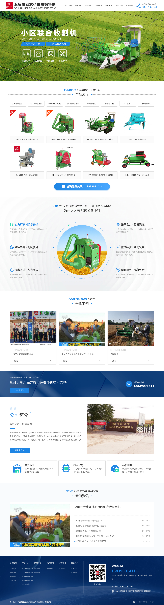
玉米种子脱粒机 (54, 104)
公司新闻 (37, 569)
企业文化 (13, 572)
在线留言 (74, 572)
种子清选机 (91, 104)
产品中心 (88, 5)
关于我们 (78, 5)
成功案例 (108, 5)
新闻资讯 (98, 5)
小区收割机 (127, 104)
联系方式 (74, 569)
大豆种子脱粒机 (36, 104)
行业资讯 (37, 572)
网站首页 (68, 5)
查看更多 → (19, 450)
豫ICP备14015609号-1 (146, 602)
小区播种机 (146, 104)
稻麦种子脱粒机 (18, 104)
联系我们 (129, 5)
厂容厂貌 (13, 580)
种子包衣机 (109, 104)
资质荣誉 (119, 5)
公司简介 (13, 569)
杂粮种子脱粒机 (73, 104)
